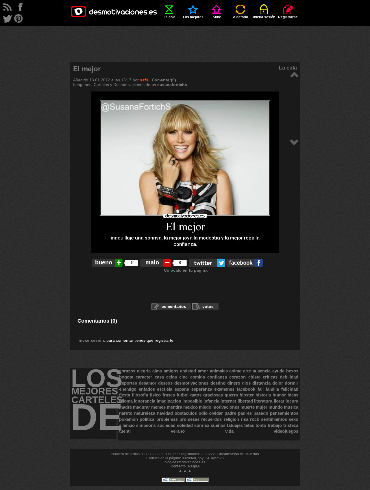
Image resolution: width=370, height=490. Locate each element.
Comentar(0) (164, 80)
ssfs (144, 80)
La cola (169, 17)
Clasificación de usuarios (238, 454)
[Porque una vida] (294, 74)
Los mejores (193, 17)
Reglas (194, 466)
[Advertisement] (185, 39)
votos (208, 306)
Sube (217, 17)
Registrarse (288, 17)
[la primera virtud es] (294, 141)
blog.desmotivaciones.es (185, 462)
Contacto (178, 466)
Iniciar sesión (264, 17)
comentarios (174, 306)
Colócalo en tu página (186, 270)
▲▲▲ (185, 470)
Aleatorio (240, 17)
